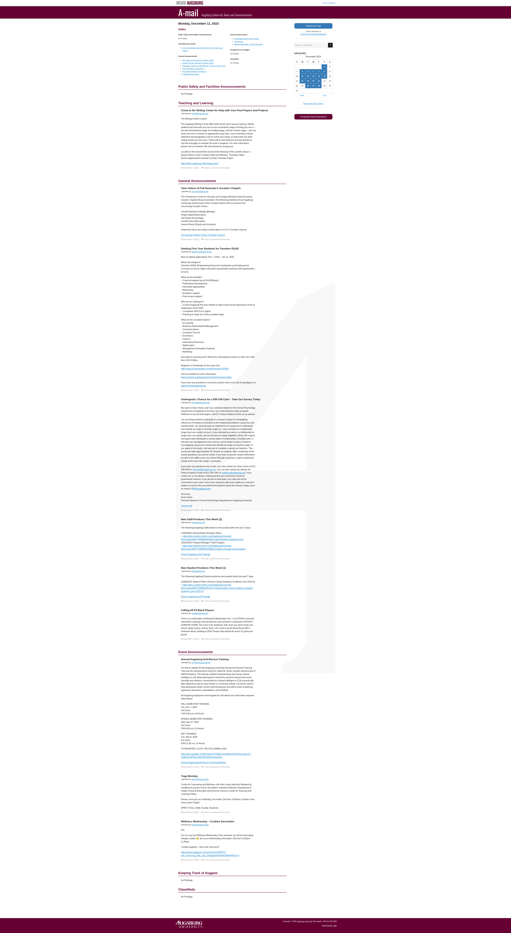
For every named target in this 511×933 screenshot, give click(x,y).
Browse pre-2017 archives (313, 104)
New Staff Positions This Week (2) (193, 68)
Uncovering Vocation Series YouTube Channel (203, 235)
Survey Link (186, 506)
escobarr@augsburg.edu (200, 663)
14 (319, 76)
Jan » (325, 95)
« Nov (302, 95)
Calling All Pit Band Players (190, 74)
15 (324, 76)
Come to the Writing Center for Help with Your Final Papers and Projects (224, 110)
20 (313, 81)
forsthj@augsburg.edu (199, 114)
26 (308, 86)
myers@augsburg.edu (199, 192)
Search (332, 3)
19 (308, 81)
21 (319, 81)
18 (302, 81)
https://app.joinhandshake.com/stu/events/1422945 (205, 369)
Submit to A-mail (313, 26)
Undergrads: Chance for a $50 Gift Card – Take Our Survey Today (203, 66)
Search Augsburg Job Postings (195, 554)
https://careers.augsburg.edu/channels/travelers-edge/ (206, 377)
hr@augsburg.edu (198, 523)
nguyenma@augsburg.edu (201, 252)
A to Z (325, 3)
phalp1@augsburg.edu (200, 779)
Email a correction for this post (217, 168)
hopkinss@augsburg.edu (233, 473)
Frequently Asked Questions (313, 117)
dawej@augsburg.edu (199, 613)
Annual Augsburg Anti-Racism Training (246, 39)
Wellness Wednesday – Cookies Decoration (248, 44)
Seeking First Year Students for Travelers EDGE (198, 63)
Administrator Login (329, 926)
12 (308, 76)
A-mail (188, 12)
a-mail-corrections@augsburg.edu (313, 34)
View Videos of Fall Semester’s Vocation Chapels (198, 60)
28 (319, 86)
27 (313, 86)
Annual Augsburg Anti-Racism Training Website (203, 762)
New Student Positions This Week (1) (194, 71)
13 (313, 76)
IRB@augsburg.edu (201, 489)
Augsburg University (304, 921)
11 (302, 76)
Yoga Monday (238, 41)
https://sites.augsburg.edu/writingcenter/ (199, 163)
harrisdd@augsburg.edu (200, 403)
